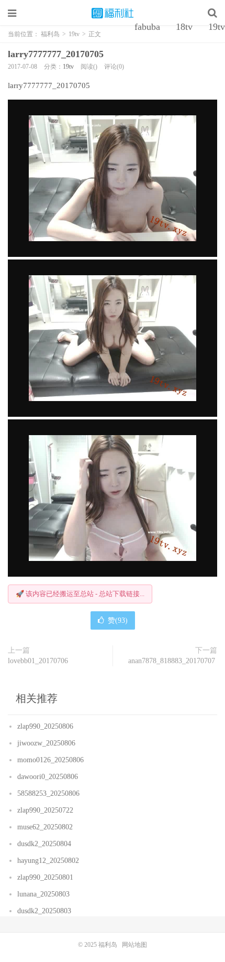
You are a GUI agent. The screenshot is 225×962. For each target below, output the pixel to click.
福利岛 (112, 13)
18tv (184, 26)
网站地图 (134, 944)
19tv (68, 66)
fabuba (147, 26)
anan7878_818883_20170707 (172, 661)
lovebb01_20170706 (39, 661)
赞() (118, 620)
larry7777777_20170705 (57, 54)
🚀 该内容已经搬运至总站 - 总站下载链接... (80, 594)
